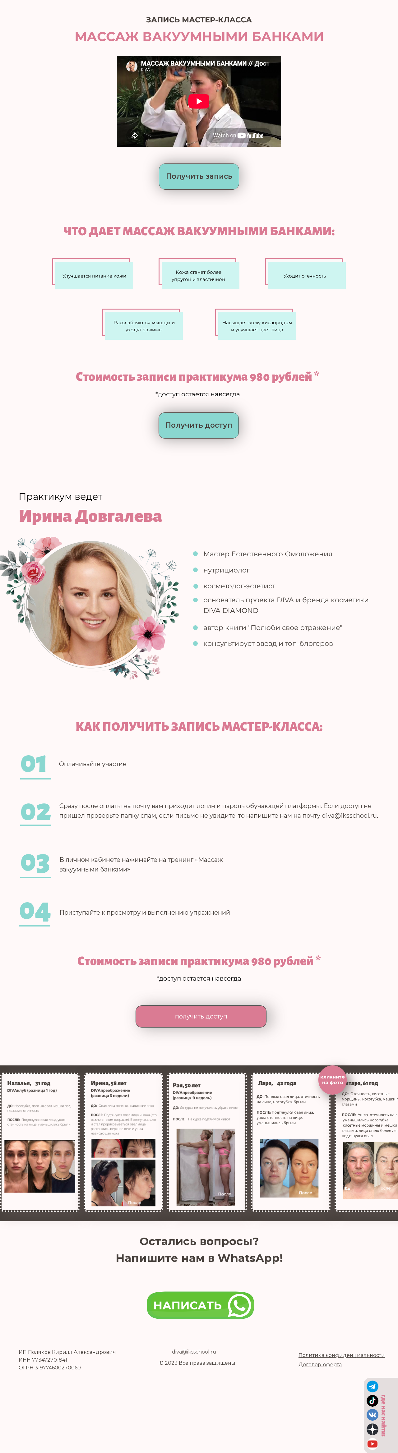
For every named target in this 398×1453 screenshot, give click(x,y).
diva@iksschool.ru (194, 1352)
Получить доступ (198, 425)
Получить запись (199, 176)
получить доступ (201, 1016)
